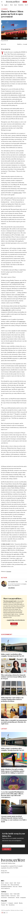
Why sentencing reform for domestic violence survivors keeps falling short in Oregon (13, 676)
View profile (11, 587)
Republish (19, 44)
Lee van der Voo (6, 49)
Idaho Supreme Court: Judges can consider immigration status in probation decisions (12, 699)
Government (4, 9)
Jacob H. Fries (10, 620)
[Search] (2, 5)
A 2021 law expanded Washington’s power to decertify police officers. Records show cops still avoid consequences (12, 794)
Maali (22, 910)
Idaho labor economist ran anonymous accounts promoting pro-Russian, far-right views (14, 722)
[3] (2, 395)
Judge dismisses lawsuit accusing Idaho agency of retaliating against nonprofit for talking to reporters (12, 771)
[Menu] (2, 2)
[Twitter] (26, 581)
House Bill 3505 (7, 310)
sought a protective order (16, 282)
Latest (4, 729)
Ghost (18, 910)
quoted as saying (18, 192)
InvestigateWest (7, 910)
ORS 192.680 (6, 544)
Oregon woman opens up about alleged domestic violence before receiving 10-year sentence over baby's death (14, 818)
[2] (19, 303)
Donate (24, 1)
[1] (16, 188)
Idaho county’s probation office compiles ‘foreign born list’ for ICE (12, 655)
